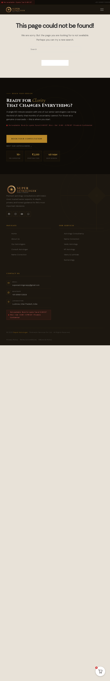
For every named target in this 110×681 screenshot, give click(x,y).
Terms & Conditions (28, 340)
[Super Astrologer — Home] (15, 10)
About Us (15, 239)
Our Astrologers (18, 244)
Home (14, 233)
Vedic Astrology (71, 244)
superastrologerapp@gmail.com (25, 285)
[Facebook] (9, 214)
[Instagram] (15, 214)
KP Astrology (69, 249)
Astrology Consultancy (74, 233)
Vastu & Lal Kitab (71, 255)
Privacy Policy (12, 340)
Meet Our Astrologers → (19, 146)
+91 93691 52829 (102, 2)
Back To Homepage (55, 63)
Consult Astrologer (19, 249)
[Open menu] (102, 9)
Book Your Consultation (26, 139)
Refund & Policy (45, 340)
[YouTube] (21, 214)
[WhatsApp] (28, 214)
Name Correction (19, 255)
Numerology (69, 260)
